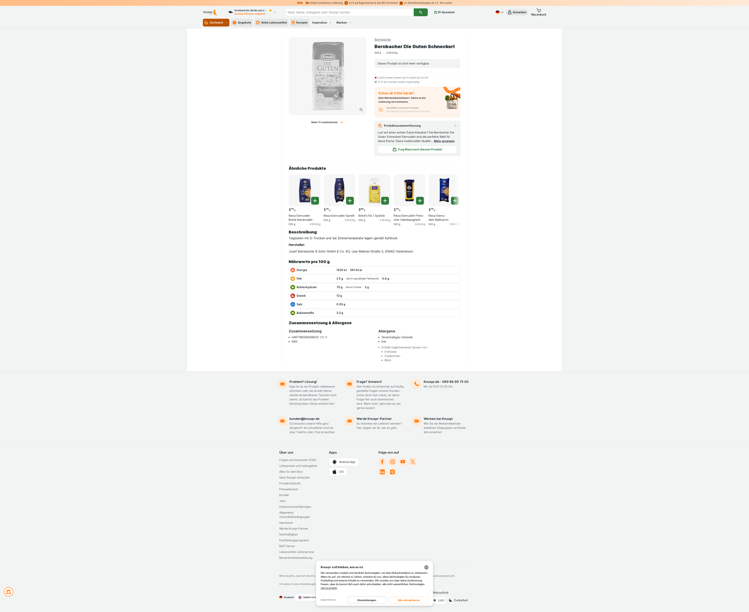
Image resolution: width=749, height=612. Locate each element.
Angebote (244, 22)
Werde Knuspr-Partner (374, 419)
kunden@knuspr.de (304, 419)
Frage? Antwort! (369, 382)
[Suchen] (421, 12)
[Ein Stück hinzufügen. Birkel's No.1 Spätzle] (385, 201)
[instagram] (392, 462)
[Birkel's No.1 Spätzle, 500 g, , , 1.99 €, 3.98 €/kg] (374, 190)
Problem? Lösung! (303, 382)
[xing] (392, 472)
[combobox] (350, 12)
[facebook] (382, 462)
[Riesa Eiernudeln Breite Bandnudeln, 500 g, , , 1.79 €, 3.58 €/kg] (304, 190)
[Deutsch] (499, 12)
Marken (341, 22)
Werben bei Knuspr (438, 419)
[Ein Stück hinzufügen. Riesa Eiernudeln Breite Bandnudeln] (315, 201)
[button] (517, 12)
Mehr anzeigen (444, 141)
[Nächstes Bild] (452, 188)
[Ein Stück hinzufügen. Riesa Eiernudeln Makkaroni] (455, 201)
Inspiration (319, 22)
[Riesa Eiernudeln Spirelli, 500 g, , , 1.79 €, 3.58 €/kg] (339, 190)
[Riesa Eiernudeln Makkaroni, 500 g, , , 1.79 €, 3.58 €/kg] (444, 190)
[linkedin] (382, 472)
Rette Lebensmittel (274, 22)
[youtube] (402, 462)
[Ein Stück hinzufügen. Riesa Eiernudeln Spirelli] (350, 201)
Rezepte (302, 22)
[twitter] (413, 462)
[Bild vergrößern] (361, 110)
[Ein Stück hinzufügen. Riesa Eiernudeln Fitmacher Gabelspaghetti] (420, 201)
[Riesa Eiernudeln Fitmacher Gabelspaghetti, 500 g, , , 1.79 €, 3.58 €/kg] (409, 190)
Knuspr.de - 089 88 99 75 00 (446, 382)
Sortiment (216, 22)
